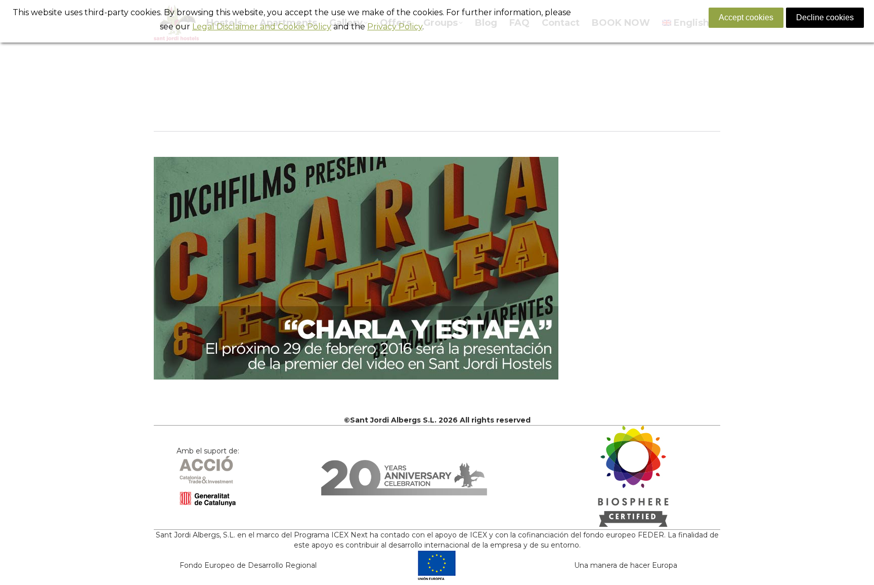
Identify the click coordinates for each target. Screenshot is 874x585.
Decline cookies (825, 17)
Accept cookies (746, 17)
